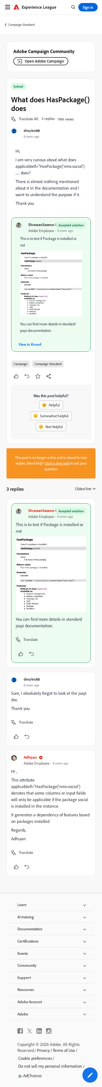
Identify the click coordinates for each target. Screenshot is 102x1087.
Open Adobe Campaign (44, 61)
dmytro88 (32, 130)
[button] (28, 119)
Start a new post (57, 463)
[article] (51, 583)
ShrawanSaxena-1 (42, 224)
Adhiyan (30, 757)
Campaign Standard (21, 25)
